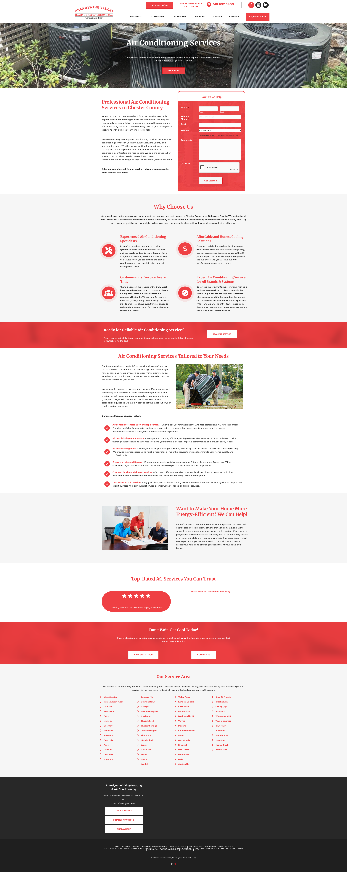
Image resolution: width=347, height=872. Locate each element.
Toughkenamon (224, 721)
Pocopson (108, 735)
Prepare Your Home (169, 850)
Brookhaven (222, 702)
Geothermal (179, 16)
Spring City (221, 706)
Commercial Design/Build (142, 848)
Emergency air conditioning (127, 462)
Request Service (257, 16)
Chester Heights (149, 730)
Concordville (147, 697)
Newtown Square (149, 711)
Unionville (146, 749)
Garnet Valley (185, 740)
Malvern (108, 721)
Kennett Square (186, 702)
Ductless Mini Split (177, 847)
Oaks (180, 759)
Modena (182, 726)
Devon (144, 759)
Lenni (144, 745)
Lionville (108, 706)
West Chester (110, 697)
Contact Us (153, 850)
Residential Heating (130, 847)
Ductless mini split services (127, 482)
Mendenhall (147, 740)
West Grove (221, 749)
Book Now (173, 70)
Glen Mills (108, 754)
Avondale (220, 730)
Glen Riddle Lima (186, 730)
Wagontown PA (223, 716)
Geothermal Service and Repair (184, 848)
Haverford (220, 740)
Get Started (210, 180)
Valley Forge (184, 697)
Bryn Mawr (221, 726)
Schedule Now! (160, 5)
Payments (234, 16)
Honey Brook (222, 745)
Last (222, 112)
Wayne (181, 721)
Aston (181, 735)
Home (116, 847)
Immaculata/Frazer (113, 702)
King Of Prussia (223, 697)
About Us (200, 16)
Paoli (106, 745)
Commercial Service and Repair (219, 847)
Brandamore (222, 735)
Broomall (182, 745)
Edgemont (109, 759)
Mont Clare (183, 749)
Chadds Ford (147, 721)
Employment (186, 850)
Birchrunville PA (186, 716)
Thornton (108, 730)
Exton (106, 716)
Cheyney (108, 726)
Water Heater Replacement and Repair (218, 848)
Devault (108, 749)
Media (144, 754)
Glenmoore (183, 754)
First (201, 112)
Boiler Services (196, 847)
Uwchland (146, 716)
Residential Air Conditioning (154, 847)
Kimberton (183, 706)
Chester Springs (149, 726)
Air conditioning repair (124, 448)
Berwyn (145, 706)
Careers (217, 16)
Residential (136, 16)
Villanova (220, 711)
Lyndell (144, 764)
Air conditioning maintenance (128, 438)
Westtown (109, 711)
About (241, 848)
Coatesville (183, 764)
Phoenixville (184, 711)
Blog (197, 850)
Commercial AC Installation (116, 848)
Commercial (158, 16)
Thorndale (146, 735)
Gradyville (108, 740)
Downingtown (148, 702)
